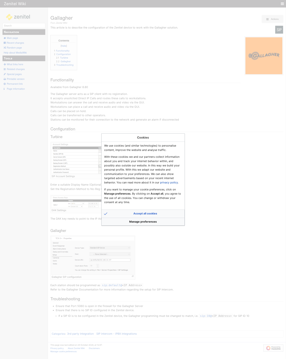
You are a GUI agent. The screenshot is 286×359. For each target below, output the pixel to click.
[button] (143, 214)
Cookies (143, 137)
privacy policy (169, 182)
